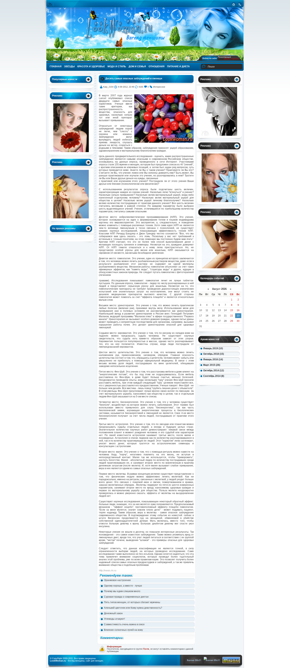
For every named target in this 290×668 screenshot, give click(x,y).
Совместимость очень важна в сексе (124, 624)
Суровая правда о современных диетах (126, 596)
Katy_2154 (108, 87)
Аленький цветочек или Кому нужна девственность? (133, 607)
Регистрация (224, 57)
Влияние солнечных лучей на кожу (123, 630)
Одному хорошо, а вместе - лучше (123, 585)
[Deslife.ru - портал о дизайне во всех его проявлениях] (231, 662)
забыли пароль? (231, 59)
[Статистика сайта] (233, 4)
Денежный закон (113, 613)
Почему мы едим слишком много (122, 591)
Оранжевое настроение (117, 580)
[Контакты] (240, 4)
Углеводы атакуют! (114, 618)
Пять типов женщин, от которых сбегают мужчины (132, 602)
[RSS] (50, 4)
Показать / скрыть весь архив (214, 381)
